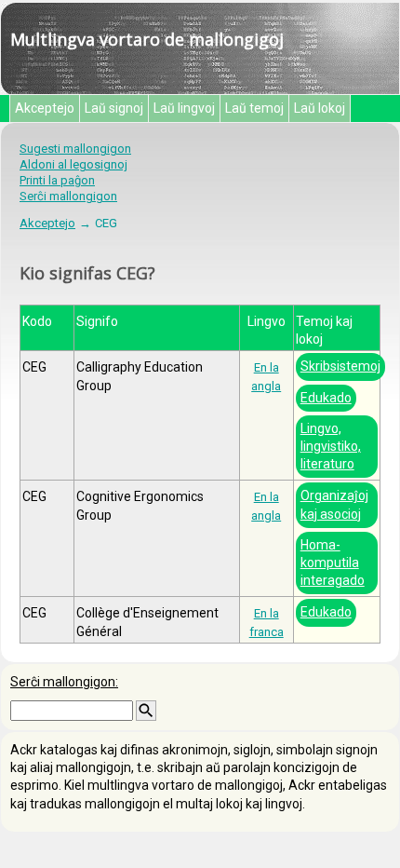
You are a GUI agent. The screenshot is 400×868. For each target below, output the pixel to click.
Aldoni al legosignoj (73, 164)
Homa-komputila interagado (332, 562)
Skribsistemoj (340, 366)
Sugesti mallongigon (75, 149)
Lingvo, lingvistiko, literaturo (330, 446)
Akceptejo (44, 108)
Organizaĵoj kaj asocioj (334, 504)
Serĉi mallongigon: (64, 681)
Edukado (326, 397)
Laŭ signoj (114, 108)
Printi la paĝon (57, 180)
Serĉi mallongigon (68, 196)
